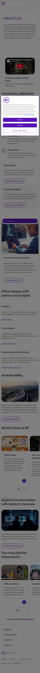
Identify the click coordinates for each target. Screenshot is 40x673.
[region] (20, 116)
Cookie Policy (27, 114)
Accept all (20, 119)
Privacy (33, 114)
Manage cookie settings (20, 130)
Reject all (20, 125)
